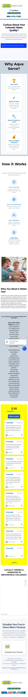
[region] (14, 597)
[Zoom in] (25, 581)
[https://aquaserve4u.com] (14, 5)
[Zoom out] (25, 583)
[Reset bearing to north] (25, 585)
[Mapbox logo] (4, 614)
